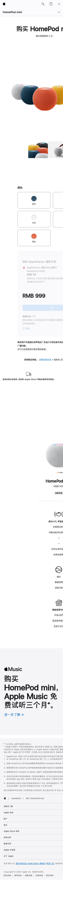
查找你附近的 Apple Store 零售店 (30, 864)
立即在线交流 (46, 360)
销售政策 (28, 875)
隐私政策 (7, 875)
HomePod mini (12, 12)
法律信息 (39, 875)
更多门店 (50, 864)
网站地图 (49, 875)
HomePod (16, 798)
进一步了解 (14, 714)
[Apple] (5, 798)
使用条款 (18, 875)
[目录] (59, 4)
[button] (43, 4)
